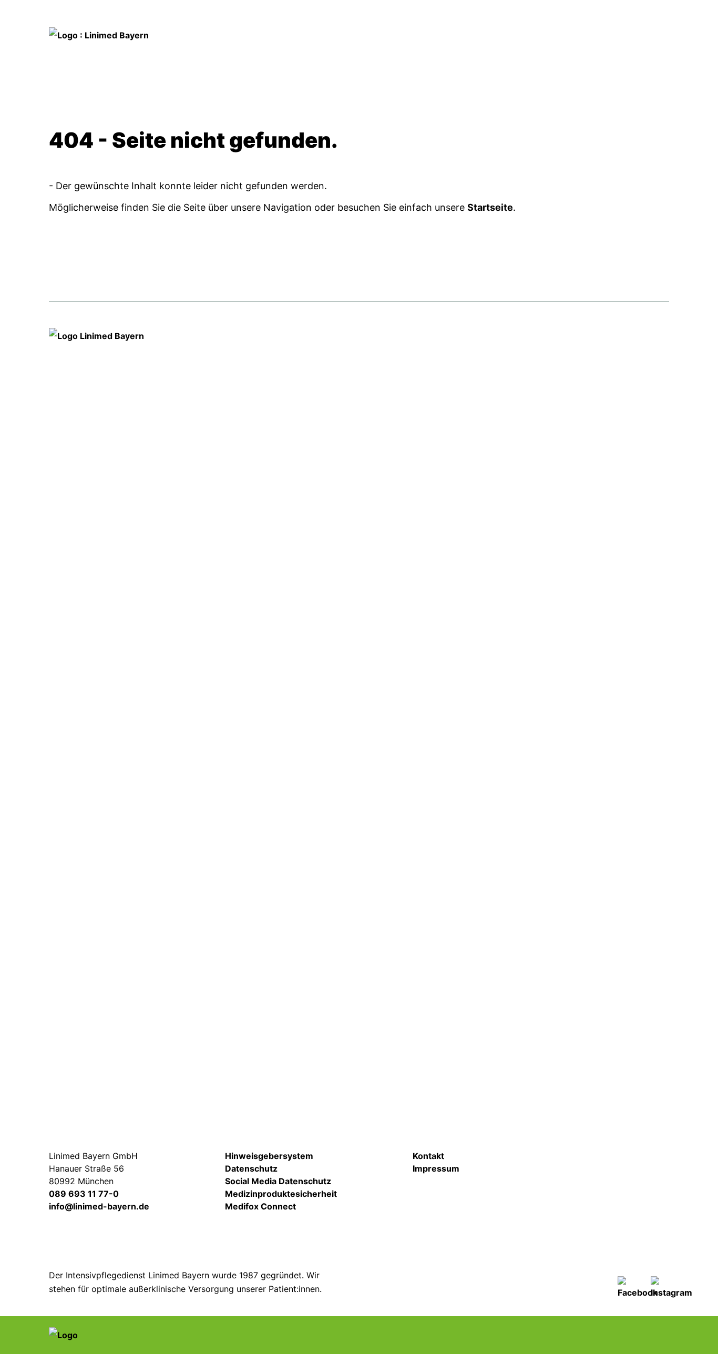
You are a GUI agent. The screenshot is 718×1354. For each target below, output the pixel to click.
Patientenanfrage (465, 20)
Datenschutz (251, 1168)
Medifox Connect (260, 1206)
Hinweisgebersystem (269, 1156)
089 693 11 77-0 (84, 1193)
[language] (394, 21)
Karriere (572, 56)
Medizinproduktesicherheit (281, 1193)
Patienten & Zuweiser (419, 56)
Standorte (512, 56)
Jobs (555, 19)
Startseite (490, 207)
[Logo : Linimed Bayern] (99, 722)
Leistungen (325, 56)
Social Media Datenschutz (278, 1181)
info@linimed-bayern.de (99, 1206)
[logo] (99, 34)
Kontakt (624, 19)
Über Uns (631, 56)
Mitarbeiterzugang (602, 1165)
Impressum (436, 1168)
